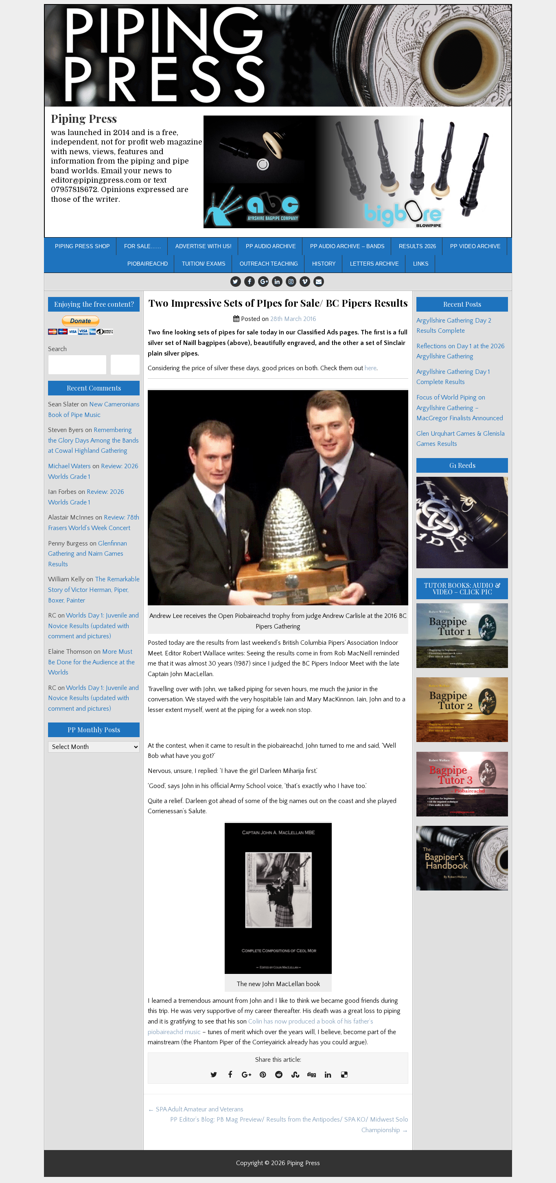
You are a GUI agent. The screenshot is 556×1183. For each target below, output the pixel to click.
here (371, 368)
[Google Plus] (263, 281)
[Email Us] (318, 281)
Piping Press (84, 118)
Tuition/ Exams (203, 264)
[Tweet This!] (213, 1075)
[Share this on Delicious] (343, 1075)
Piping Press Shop (82, 246)
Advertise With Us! (203, 246)
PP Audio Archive (271, 246)
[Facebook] (249, 281)
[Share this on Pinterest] (262, 1075)
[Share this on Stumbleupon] (295, 1075)
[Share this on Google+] (246, 1075)
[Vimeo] (305, 281)
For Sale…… (142, 246)
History (324, 264)
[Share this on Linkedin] (327, 1075)
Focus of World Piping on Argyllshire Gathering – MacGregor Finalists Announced (459, 408)
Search (57, 349)
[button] (354, 172)
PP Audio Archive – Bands (347, 246)
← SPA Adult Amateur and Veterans (195, 1109)
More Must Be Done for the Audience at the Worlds (91, 662)
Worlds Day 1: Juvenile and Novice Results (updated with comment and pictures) (93, 626)
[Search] (125, 365)
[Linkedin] (277, 281)
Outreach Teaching (269, 264)
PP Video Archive (475, 246)
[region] (354, 172)
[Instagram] (291, 281)
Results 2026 (417, 246)
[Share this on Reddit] (278, 1075)
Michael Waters (69, 466)
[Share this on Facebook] (229, 1075)
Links (421, 264)
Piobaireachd (147, 264)
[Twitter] (235, 281)
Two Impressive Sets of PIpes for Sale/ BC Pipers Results (278, 303)
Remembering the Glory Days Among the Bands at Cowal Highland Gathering (93, 440)
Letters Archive (374, 264)
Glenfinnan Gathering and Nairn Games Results (87, 554)
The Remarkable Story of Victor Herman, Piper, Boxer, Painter (94, 590)
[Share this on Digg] (311, 1075)
